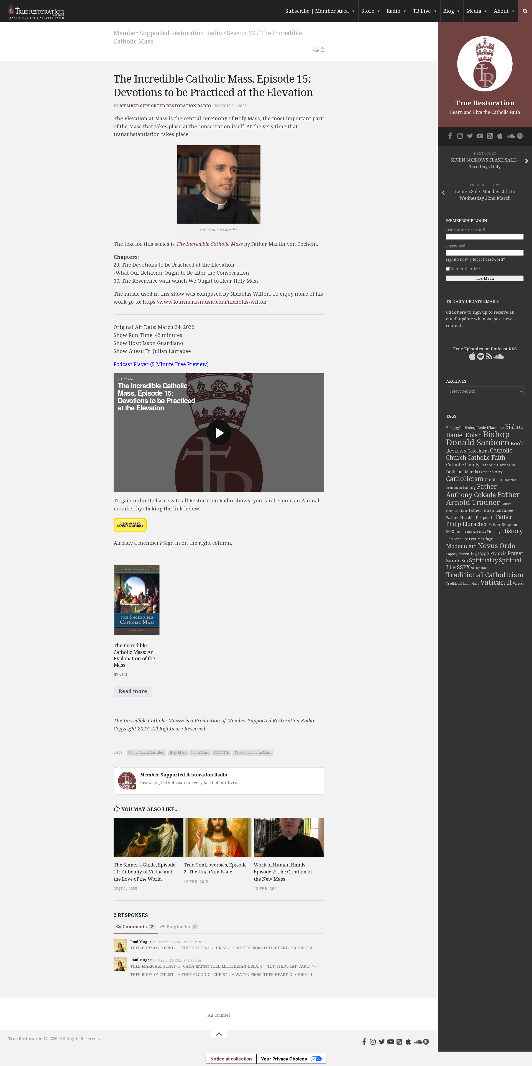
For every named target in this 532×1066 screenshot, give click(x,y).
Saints (453, 560)
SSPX (463, 567)
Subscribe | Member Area (317, 11)
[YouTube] (390, 1041)
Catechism (478, 451)
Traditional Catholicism (484, 575)
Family (469, 487)
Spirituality (483, 560)
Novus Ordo (496, 546)
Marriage (485, 539)
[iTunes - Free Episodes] (408, 1041)
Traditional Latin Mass (252, 753)
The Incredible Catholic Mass (209, 244)
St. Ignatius (479, 568)
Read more (133, 691)
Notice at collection (231, 1059)
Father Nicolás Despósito (470, 517)
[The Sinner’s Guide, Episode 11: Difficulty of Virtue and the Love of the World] (148, 837)
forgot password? (489, 259)
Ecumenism (454, 488)
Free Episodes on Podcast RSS (485, 348)
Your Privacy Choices (284, 1059)
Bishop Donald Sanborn (478, 438)
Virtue (518, 583)
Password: (456, 246)
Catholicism (465, 479)
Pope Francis (492, 553)
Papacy (451, 554)
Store (367, 11)
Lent (472, 539)
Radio (393, 11)
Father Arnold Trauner (483, 498)
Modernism (461, 546)
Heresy (494, 532)
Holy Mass (178, 753)
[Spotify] (426, 1041)
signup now (457, 259)
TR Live (422, 11)
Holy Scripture (457, 539)
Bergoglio (455, 428)
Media (473, 11)
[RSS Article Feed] (399, 1041)
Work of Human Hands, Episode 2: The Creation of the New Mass (283, 872)
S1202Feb (221, 753)
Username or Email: (466, 229)
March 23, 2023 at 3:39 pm (179, 942)
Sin (464, 560)
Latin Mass (200, 753)
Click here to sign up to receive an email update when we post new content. (480, 319)
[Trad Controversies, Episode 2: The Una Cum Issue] (219, 837)
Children (493, 479)
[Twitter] (381, 1041)
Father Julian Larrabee (146, 753)
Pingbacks (181, 926)
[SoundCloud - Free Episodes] (417, 1041)
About (501, 11)
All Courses (219, 1015)
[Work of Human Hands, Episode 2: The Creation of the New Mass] (289, 837)
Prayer (516, 553)
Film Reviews (475, 532)
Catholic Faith (486, 457)
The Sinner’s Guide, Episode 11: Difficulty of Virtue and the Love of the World (144, 872)
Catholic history (490, 472)
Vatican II (496, 582)
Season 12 (241, 33)
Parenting (468, 553)
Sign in (171, 543)
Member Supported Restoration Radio (168, 33)
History (512, 531)
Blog (448, 11)
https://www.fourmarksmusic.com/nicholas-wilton (205, 302)
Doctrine (509, 480)
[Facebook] (364, 1041)
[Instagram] (373, 1041)
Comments (137, 926)
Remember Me (465, 268)
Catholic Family (462, 464)
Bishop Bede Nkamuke (484, 428)
